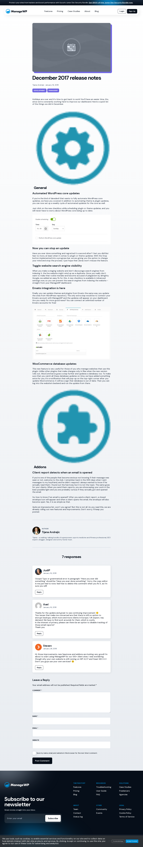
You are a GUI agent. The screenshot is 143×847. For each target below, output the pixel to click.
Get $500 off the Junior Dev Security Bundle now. (111, 2)
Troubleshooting (103, 787)
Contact (77, 813)
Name (35, 716)
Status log (78, 816)
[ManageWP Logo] (37, 785)
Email (35, 728)
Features (48, 11)
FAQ (98, 794)
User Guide (101, 791)
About (87, 11)
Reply (39, 592)
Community (101, 809)
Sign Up (132, 11)
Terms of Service (126, 816)
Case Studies (74, 11)
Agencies (123, 794)
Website (35, 740)
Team (75, 809)
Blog (97, 11)
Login (122, 11)
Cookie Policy (125, 813)
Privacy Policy (125, 809)
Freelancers (124, 791)
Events (99, 813)
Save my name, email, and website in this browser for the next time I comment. (67, 753)
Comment (37, 690)
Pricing (60, 11)
